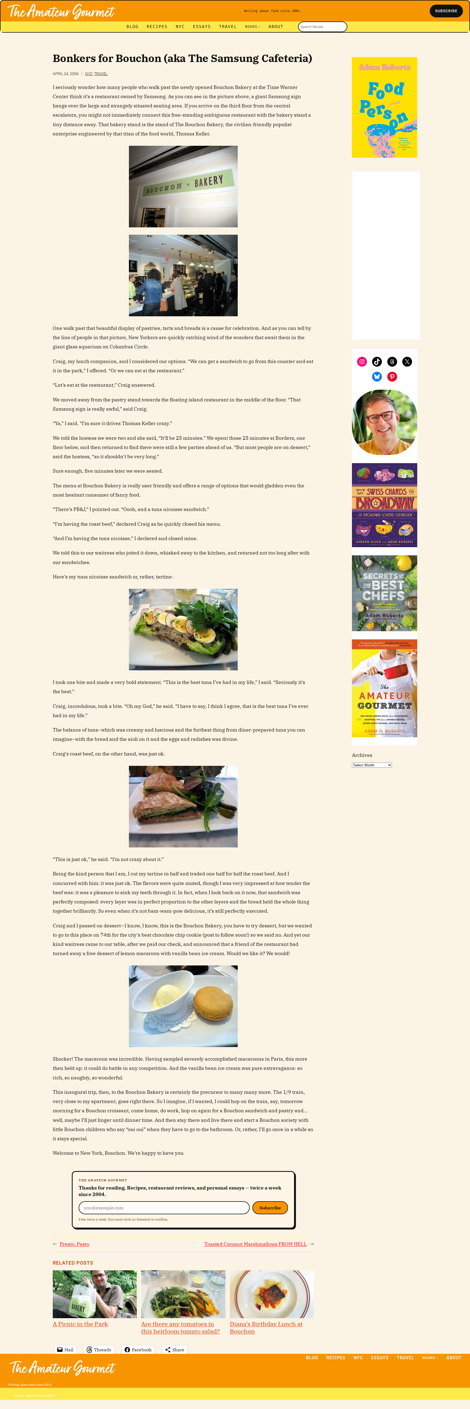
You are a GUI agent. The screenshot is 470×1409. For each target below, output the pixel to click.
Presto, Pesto (74, 1244)
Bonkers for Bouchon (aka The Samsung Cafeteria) (182, 58)
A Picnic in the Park (80, 1323)
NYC (88, 74)
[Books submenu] (259, 27)
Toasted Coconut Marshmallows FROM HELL (255, 1244)
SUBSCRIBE (446, 11)
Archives (362, 755)
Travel (100, 74)
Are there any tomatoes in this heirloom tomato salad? (180, 1327)
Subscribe (270, 1207)
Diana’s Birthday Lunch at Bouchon (266, 1327)
